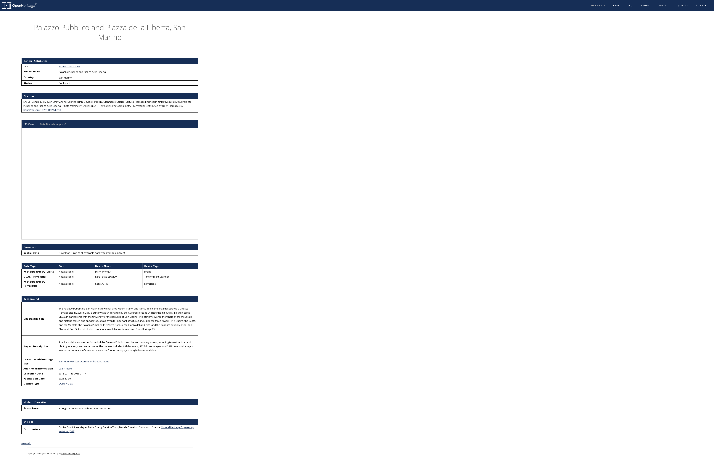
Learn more (65, 368)
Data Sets (598, 5)
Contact (664, 5)
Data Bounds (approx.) (53, 124)
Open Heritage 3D (70, 453)
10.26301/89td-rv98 (69, 66)
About (645, 5)
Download (64, 253)
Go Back (26, 443)
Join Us (683, 5)
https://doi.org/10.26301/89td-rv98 (42, 110)
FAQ (630, 5)
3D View (29, 124)
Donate (701, 5)
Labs (616, 5)
